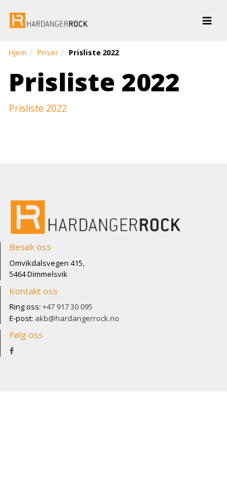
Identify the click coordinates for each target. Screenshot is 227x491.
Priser (47, 52)
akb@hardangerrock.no (77, 318)
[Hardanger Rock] (49, 20)
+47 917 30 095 (67, 306)
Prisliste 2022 (38, 108)
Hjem (18, 52)
